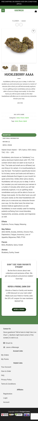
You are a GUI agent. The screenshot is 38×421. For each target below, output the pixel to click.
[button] (3, 10)
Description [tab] (7, 135)
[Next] (33, 45)
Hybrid (27, 118)
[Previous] (5, 45)
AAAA (23, 21)
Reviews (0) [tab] (6, 141)
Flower (15, 21)
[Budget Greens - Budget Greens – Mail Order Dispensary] (19, 10)
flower (20, 121)
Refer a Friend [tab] (7, 145)
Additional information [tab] (11, 138)
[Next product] (17, 24)
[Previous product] (20, 24)
